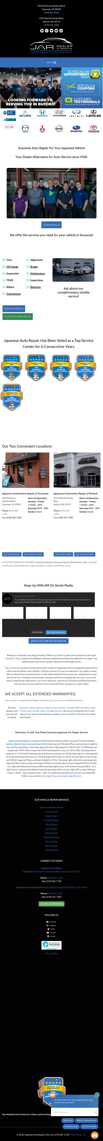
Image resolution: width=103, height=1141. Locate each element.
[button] (51, 193)
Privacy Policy (51, 953)
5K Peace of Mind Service (51, 807)
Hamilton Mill (73, 707)
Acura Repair (51, 811)
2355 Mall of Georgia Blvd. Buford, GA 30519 (66, 887)
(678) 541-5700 (55, 893)
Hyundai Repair (51, 820)
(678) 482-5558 (55, 877)
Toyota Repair (51, 850)
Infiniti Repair (51, 824)
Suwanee (58, 711)
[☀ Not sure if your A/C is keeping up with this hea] (60, 617)
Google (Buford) (73, 776)
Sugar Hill (44, 711)
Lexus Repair (51, 828)
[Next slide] (58, 88)
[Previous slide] (3, 88)
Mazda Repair (51, 833)
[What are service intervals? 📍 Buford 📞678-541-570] (84, 617)
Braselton (24, 707)
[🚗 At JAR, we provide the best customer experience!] (12, 617)
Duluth (47, 707)
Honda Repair (51, 816)
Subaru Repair (51, 845)
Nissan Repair (51, 841)
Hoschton (84, 707)
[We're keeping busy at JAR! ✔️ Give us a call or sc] (36, 617)
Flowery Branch (59, 707)
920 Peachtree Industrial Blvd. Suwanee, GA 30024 (56, 871)
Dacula (40, 707)
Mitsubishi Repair (51, 837)
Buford (33, 707)
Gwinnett (64, 714)
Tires (9, 259)
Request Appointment (52, 904)
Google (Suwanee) (53, 776)
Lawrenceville (32, 711)
